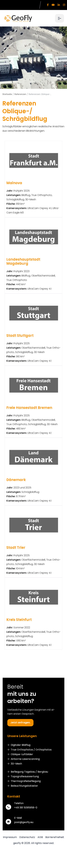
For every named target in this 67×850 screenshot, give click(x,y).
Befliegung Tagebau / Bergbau (29, 771)
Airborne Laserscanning (25, 759)
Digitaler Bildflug (20, 745)
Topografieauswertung (25, 776)
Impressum (10, 837)
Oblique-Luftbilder (22, 754)
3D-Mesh (16, 763)
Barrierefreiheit (54, 837)
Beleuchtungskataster (24, 785)
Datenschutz (27, 837)
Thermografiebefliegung (26, 781)
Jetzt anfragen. (20, 722)
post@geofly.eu (23, 822)
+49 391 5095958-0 (25, 807)
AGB (40, 837)
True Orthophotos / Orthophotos (31, 749)
